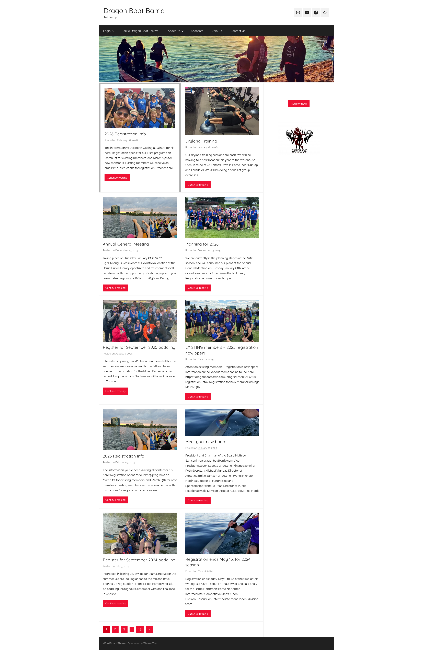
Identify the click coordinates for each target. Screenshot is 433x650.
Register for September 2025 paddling (139, 347)
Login (107, 31)
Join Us (217, 31)
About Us (174, 31)
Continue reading (117, 177)
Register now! (299, 103)
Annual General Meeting (126, 244)
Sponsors (197, 31)
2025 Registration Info (123, 456)
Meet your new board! (206, 441)
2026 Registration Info (125, 133)
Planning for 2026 (202, 244)
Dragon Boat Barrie (134, 10)
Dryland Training (201, 141)
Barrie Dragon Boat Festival (140, 31)
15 (139, 629)
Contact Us (238, 31)
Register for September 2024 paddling (139, 559)
